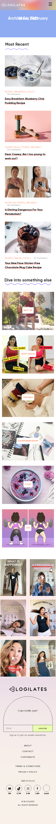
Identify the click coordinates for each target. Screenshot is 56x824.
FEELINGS (28, 397)
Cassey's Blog (12, 147)
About (28, 745)
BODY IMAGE (28, 353)
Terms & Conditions (28, 766)
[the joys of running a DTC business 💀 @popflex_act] (43, 577)
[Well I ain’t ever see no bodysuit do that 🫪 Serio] (13, 577)
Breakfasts (20, 92)
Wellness (36, 147)
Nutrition (10, 203)
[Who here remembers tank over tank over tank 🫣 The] (43, 617)
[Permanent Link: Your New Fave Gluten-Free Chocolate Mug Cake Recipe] (28, 252)
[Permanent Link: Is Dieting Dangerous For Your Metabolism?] (28, 197)
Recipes (9, 92)
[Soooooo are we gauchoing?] (13, 658)
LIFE (28, 527)
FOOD (28, 484)
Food (31, 92)
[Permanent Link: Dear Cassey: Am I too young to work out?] (28, 141)
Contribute (28, 757)
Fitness (25, 147)
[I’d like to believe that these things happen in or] (13, 617)
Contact (28, 751)
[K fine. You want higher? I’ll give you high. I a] (43, 658)
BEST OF (28, 310)
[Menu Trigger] (50, 4)
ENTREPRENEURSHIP (28, 440)
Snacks (18, 258)
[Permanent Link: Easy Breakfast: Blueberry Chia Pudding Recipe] (28, 86)
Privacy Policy (28, 772)
